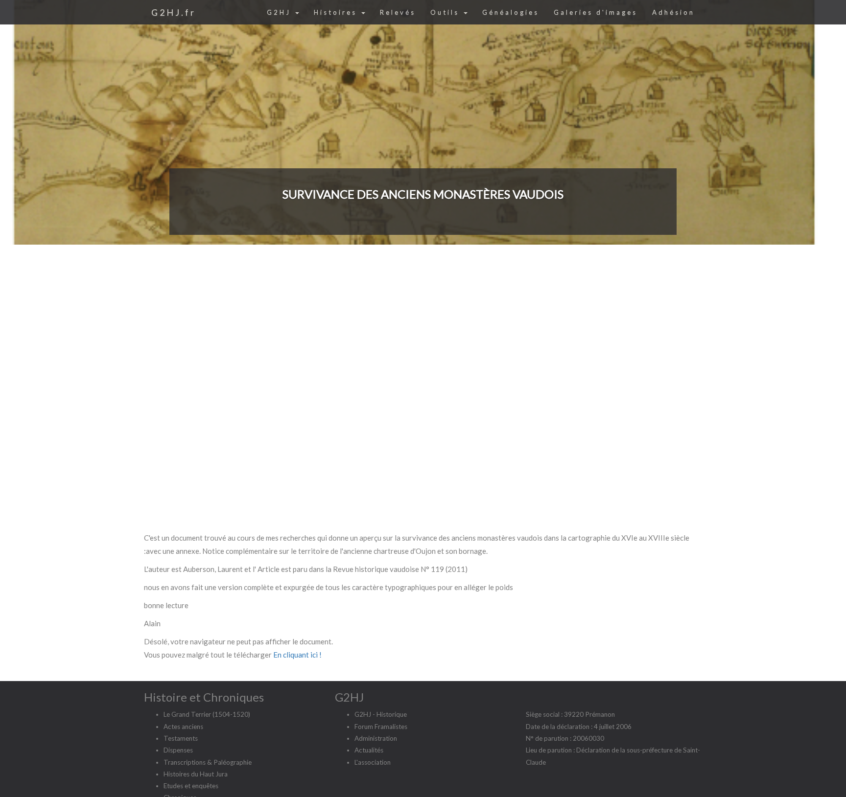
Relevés (398, 12)
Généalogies (510, 12)
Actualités (368, 750)
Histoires (337, 12)
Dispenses (178, 750)
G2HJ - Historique (380, 714)
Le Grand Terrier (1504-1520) (207, 714)
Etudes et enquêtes (191, 786)
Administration (375, 738)
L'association (372, 762)
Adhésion (673, 12)
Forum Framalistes (380, 726)
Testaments (181, 738)
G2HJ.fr (173, 12)
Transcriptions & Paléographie (208, 762)
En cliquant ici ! (297, 654)
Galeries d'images (595, 12)
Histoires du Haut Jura (196, 774)
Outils (446, 12)
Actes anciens (183, 726)
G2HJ (280, 12)
